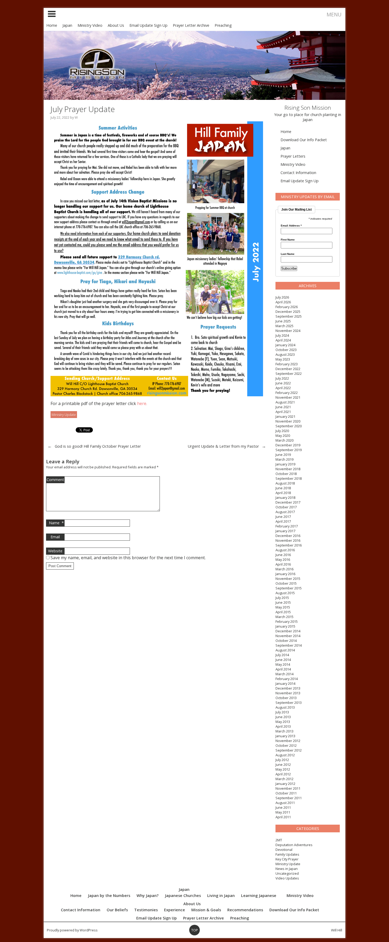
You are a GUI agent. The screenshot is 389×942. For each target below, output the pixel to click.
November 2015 (287, 578)
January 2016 (285, 573)
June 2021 (283, 407)
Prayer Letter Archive (191, 25)
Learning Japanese (258, 895)
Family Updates (287, 854)
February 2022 (286, 392)
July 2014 (282, 654)
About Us (116, 25)
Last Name (288, 254)
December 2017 (287, 502)
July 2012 (282, 759)
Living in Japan (221, 895)
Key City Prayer (286, 859)
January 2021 (285, 416)
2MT (278, 840)
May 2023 (282, 359)
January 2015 (285, 626)
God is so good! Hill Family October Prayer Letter (98, 446)
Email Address (291, 225)
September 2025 (288, 316)
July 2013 (282, 712)
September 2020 (288, 426)
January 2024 (285, 345)
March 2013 (284, 731)
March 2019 (284, 459)
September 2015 (288, 588)
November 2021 (287, 397)
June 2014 (283, 659)
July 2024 (282, 335)
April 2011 (283, 817)
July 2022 (282, 378)
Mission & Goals (206, 909)
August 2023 (285, 354)
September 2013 (288, 702)
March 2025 (284, 325)
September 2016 (288, 545)
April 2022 (283, 387)
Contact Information (298, 172)
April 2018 (283, 492)
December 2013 (287, 688)
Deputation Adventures (294, 844)
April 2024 (283, 340)
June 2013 (283, 716)
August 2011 (285, 802)
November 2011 (287, 788)
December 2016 (287, 535)
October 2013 (286, 697)
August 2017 (285, 511)
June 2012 (283, 764)
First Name (288, 239)
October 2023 (286, 349)
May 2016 (282, 559)
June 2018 (283, 488)
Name (56, 522)
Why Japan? (148, 895)
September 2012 (288, 750)
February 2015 (286, 621)
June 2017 (283, 516)
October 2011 (286, 793)
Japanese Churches (183, 895)
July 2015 (282, 597)
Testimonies (146, 909)
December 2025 (287, 311)
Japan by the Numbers (109, 895)
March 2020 (284, 440)
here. (142, 403)
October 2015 (286, 583)
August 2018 (285, 483)
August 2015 (285, 592)
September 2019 (288, 449)
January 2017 (285, 530)
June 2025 (283, 321)
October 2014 (286, 640)
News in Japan (286, 868)
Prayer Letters (293, 156)
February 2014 (286, 678)
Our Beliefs (117, 909)
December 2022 (287, 368)
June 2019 (283, 454)
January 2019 (285, 464)
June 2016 (283, 554)
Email (55, 536)
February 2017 (286, 526)
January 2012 (285, 783)
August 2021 (285, 402)
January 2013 (285, 736)
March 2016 (284, 569)
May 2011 (282, 812)
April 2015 (283, 612)
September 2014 (288, 645)
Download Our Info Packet (304, 139)
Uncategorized (287, 873)
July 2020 (282, 430)
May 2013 (282, 721)
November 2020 (287, 421)
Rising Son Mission (307, 107)
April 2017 (283, 521)
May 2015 (282, 607)
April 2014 (283, 669)
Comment (55, 479)
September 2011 (288, 798)
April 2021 (283, 411)
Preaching (223, 25)
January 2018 (285, 497)
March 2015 (284, 616)
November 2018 (287, 468)
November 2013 (287, 693)
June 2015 (283, 602)
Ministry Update (287, 863)
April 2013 (283, 726)
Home (51, 25)
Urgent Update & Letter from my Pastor (223, 446)
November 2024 (287, 330)
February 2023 (286, 364)
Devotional (283, 849)
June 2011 (283, 807)
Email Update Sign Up (148, 25)
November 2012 (287, 740)
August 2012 (285, 755)
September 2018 (288, 478)
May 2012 (282, 769)
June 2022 (283, 383)
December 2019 (287, 445)
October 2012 (286, 745)
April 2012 (283, 774)
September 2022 (288, 373)
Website (55, 550)
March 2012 (284, 778)
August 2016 (285, 550)
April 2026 (283, 302)
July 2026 (282, 297)
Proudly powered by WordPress (72, 930)
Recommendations (245, 909)
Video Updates (287, 878)
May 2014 (282, 664)
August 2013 (285, 707)
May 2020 (282, 435)
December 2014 (287, 631)
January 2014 (285, 683)
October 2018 (286, 473)
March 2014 (284, 674)
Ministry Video (90, 25)
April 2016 (283, 564)
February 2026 (286, 306)
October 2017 (286, 507)
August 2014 (285, 650)
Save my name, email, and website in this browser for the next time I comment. (128, 558)
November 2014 (287, 635)
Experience (174, 909)
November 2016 (287, 540)
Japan (67, 25)
